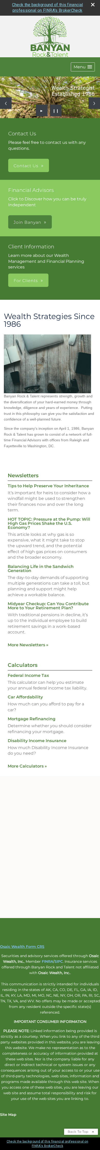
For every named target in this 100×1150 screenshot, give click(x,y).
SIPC (58, 961)
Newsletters (23, 475)
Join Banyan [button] (27, 222)
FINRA (47, 961)
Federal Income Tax (28, 675)
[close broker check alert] (93, 5)
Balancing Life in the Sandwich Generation (41, 568)
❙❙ (56, 110)
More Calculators (27, 766)
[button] (83, 66)
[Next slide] (94, 103)
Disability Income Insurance (37, 740)
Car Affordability (25, 697)
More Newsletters (28, 644)
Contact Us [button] (26, 165)
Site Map (8, 1114)
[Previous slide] (6, 103)
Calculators (22, 665)
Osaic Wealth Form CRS (22, 946)
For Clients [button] (26, 280)
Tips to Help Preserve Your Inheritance (48, 485)
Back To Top (78, 1132)
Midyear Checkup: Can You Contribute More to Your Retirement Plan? (48, 605)
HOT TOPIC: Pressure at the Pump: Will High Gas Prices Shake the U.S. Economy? (49, 523)
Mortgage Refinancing (31, 718)
